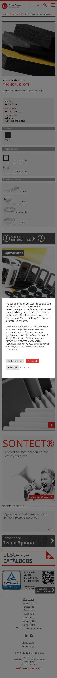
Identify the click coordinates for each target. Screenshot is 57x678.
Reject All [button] (12, 367)
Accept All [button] (32, 360)
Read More (25, 367)
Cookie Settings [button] (14, 360)
